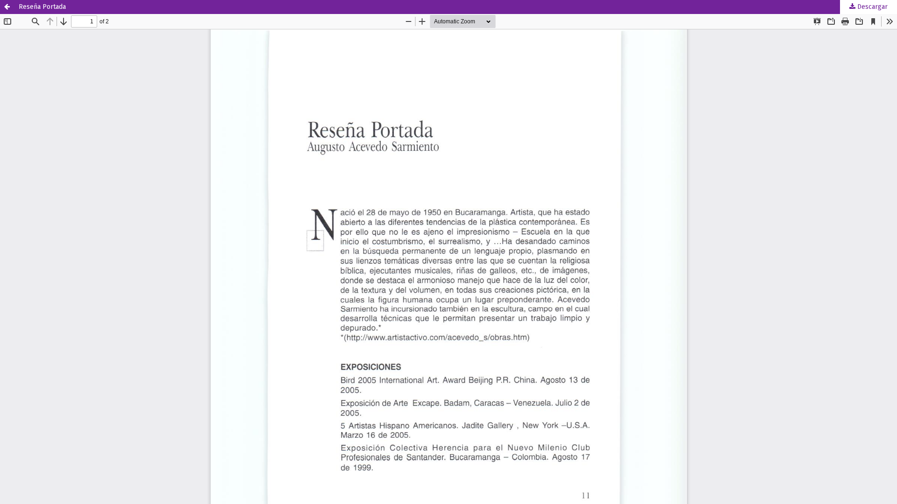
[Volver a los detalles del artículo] (7, 7)
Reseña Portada (42, 7)
